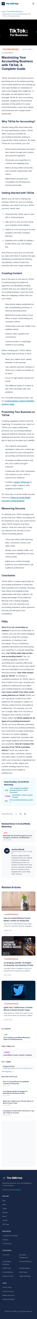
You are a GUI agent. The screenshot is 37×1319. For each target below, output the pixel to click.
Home (4, 11)
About (4, 1216)
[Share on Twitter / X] (16, 814)
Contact (5, 1220)
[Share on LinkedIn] (25, 814)
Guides (4, 1208)
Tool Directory (7, 1243)
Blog (3, 1200)
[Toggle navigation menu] (33, 4)
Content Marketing (25, 1261)
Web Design (23, 1272)
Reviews (5, 1212)
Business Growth (7, 1276)
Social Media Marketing (14, 11)
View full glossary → (7, 1071)
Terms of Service (8, 1291)
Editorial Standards (8, 1299)
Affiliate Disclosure (8, 1295)
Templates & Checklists (10, 1236)
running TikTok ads (21, 482)
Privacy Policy (7, 1287)
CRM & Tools (6, 1268)
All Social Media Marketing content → (19, 801)
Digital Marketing (24, 1276)
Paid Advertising (24, 1268)
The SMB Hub (14, 1177)
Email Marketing (7, 1272)
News (4, 1204)
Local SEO (5, 1255)
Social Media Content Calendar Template (19, 796)
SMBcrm (18, 1189)
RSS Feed (5, 1224)
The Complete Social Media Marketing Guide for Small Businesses (16, 790)
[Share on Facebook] (20, 814)
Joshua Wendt (8, 53)
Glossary (5, 1239)
